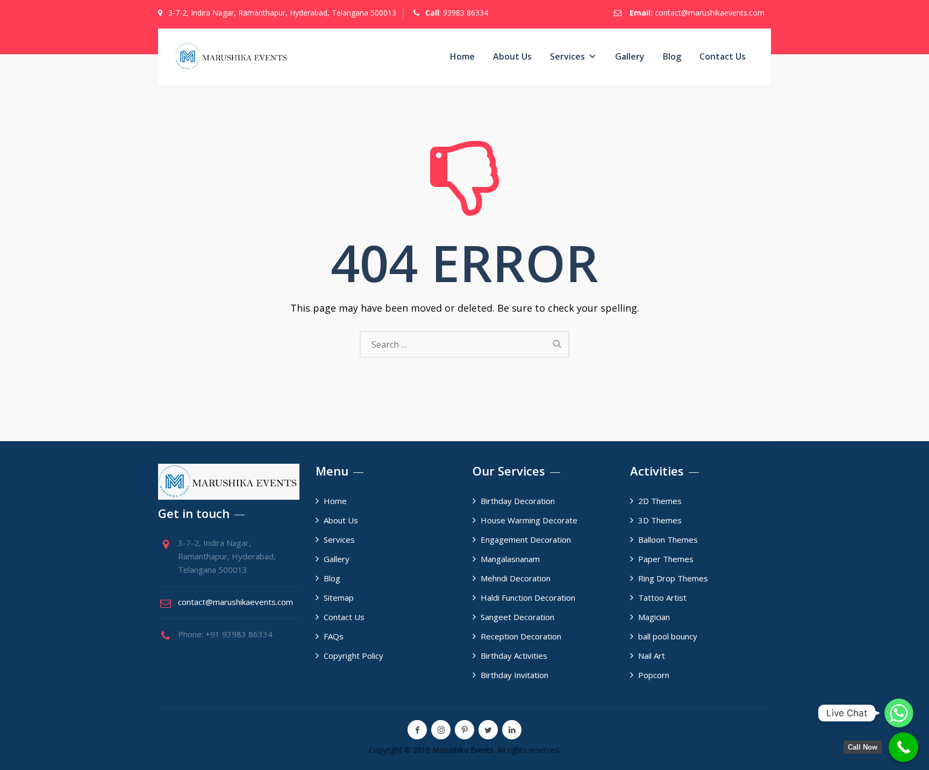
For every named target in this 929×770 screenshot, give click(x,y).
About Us (512, 56)
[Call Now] (903, 747)
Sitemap (339, 597)
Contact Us (722, 56)
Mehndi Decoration (516, 578)
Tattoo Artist (662, 597)
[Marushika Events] (231, 56)
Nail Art (651, 655)
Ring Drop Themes (673, 578)
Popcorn (653, 675)
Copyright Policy (353, 655)
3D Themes (660, 520)
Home (462, 56)
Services (567, 56)
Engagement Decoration (526, 539)
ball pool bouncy (667, 636)
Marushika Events (463, 750)
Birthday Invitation (514, 675)
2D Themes (660, 500)
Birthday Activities (514, 655)
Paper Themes (666, 558)
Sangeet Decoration (517, 616)
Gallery (630, 56)
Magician (654, 616)
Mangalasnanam (510, 558)
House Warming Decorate (529, 520)
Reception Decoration (521, 636)
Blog (672, 56)
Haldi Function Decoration (528, 597)
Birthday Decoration (518, 500)
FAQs (334, 636)
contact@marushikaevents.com (709, 13)
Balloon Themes (668, 539)
